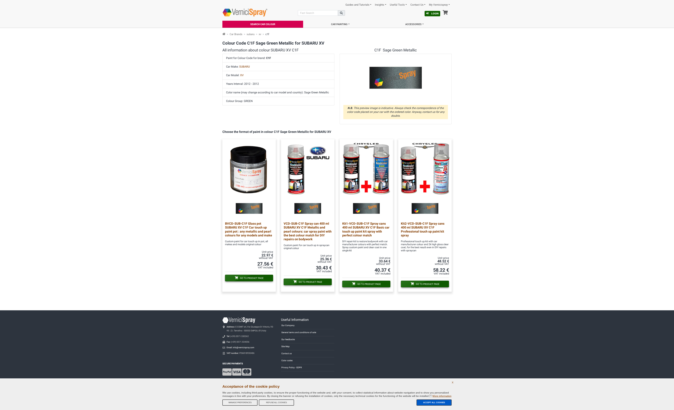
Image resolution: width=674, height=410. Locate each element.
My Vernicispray (438, 4)
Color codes (287, 360)
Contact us (286, 353)
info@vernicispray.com (243, 347)
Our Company (288, 325)
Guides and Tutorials (357, 4)
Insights (379, 4)
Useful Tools (397, 4)
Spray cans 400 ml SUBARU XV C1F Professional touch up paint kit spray (422, 229)
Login (435, 13)
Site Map (285, 346)
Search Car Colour (262, 24)
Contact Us (417, 4)
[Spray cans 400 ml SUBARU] (366, 179)
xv (260, 34)
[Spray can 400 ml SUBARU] (307, 179)
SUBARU (244, 66)
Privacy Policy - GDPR (291, 367)
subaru (251, 34)
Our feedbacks (288, 339)
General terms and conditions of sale (298, 332)
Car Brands (236, 34)
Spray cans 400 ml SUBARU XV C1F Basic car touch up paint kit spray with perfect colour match (365, 229)
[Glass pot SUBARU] (249, 179)
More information (441, 396)
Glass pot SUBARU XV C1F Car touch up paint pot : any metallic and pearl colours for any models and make (248, 229)
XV (242, 75)
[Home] (223, 34)
